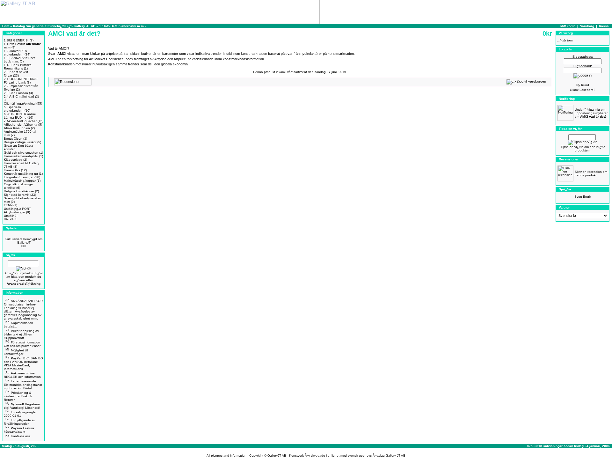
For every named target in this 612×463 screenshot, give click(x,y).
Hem (5, 26)
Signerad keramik (16, 194)
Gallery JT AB (395, 455)
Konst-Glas (12, 170)
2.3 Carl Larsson (16, 93)
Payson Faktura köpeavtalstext (19, 429)
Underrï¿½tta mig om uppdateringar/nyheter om (591, 113)
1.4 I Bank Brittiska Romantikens (18, 66)
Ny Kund (582, 85)
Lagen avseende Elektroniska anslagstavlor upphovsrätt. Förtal (23, 384)
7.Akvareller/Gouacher (20, 121)
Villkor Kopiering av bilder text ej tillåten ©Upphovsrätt (21, 334)
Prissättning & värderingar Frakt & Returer (18, 396)
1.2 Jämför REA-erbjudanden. (16, 52)
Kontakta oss (20, 436)
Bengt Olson (13, 138)
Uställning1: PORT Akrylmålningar (17, 210)
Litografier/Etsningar (18, 177)
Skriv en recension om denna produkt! (591, 173)
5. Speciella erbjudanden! (14, 108)
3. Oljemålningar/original (19, 101)
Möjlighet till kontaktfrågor (16, 352)
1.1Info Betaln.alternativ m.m (121, 26)
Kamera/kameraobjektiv (21, 156)
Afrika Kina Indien (17, 128)
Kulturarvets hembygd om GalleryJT (23, 240)
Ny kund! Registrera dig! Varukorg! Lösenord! (22, 405)
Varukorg (587, 26)
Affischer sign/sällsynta (20, 124)
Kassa (604, 26)
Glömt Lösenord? (582, 90)
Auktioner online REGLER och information (22, 374)
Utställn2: (11, 215)
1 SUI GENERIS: (16, 40)
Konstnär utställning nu (21, 173)
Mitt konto (567, 26)
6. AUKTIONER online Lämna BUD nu (20, 115)
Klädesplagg (13, 159)
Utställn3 (10, 219)
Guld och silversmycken (21, 152)
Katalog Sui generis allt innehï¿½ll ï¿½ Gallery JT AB (54, 26)
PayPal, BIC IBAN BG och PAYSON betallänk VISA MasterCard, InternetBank (23, 363)
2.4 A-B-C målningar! (19, 96)
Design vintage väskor (20, 142)
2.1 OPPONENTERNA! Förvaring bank (21, 80)
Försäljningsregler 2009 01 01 (20, 413)
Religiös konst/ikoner (19, 191)
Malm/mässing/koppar (20, 180)
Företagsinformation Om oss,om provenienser (22, 344)
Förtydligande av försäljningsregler (19, 421)
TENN (8, 205)
